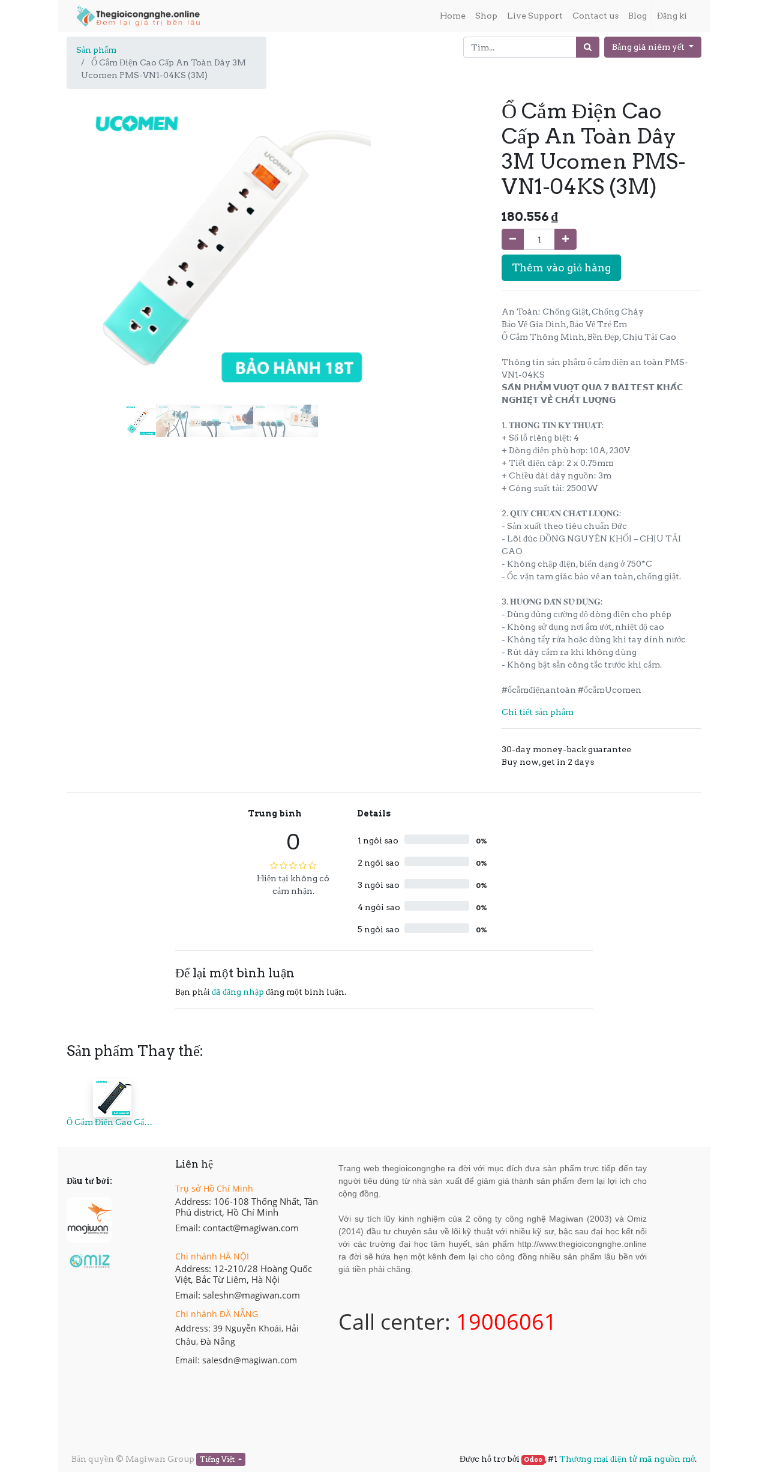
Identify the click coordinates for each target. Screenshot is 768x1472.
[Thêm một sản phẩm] (565, 239)
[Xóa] (513, 239)
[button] (90, 218)
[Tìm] (587, 47)
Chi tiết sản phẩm (538, 712)
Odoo (533, 1460)
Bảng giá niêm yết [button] (649, 47)
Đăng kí (672, 15)
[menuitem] (452, 16)
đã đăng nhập (238, 992)
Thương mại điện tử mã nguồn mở (627, 1459)
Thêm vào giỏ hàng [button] (561, 267)
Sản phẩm (96, 50)
